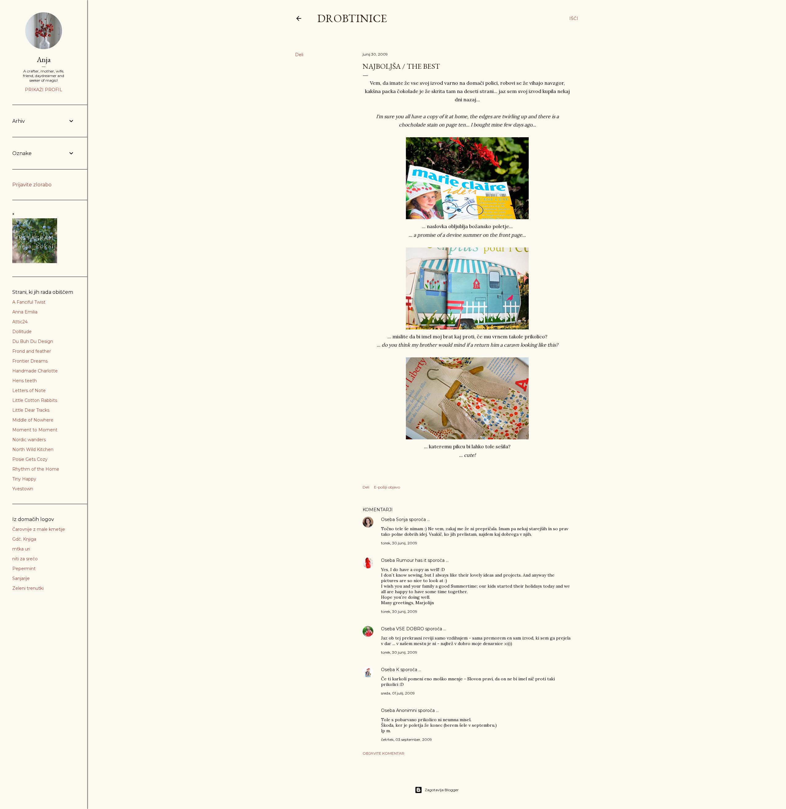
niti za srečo (25, 559)
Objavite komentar (383, 753)
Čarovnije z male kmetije (38, 529)
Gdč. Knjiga (24, 539)
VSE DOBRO (410, 629)
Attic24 (20, 322)
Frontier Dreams (30, 361)
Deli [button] (299, 54)
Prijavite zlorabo (32, 185)
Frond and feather (31, 351)
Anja (44, 59)
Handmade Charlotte (35, 371)
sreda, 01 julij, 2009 (398, 693)
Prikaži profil (43, 89)
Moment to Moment (34, 430)
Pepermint (24, 568)
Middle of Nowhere (32, 420)
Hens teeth (24, 380)
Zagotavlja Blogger (442, 790)
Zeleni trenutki (28, 588)
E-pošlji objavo (387, 487)
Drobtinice (352, 18)
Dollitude (22, 331)
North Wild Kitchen (32, 449)
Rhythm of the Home (35, 469)
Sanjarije (21, 578)
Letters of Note (29, 390)
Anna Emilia (24, 312)
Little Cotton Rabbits (34, 400)
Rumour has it (411, 560)
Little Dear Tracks (30, 410)
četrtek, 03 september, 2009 (406, 739)
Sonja (402, 519)
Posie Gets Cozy (30, 459)
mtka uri (21, 549)
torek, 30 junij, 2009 (399, 543)
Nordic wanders (29, 439)
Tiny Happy (24, 479)
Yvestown (22, 489)
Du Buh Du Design (32, 341)
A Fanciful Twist (28, 302)
